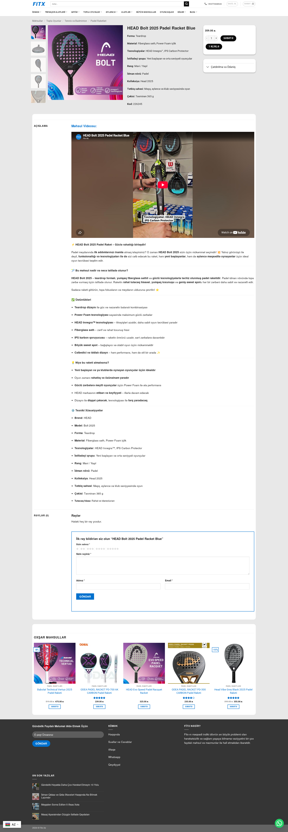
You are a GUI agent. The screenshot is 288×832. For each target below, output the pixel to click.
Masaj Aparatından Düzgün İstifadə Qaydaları (65, 814)
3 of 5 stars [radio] (90, 549)
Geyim (74, 12)
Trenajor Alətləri (55, 12)
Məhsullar (37, 20)
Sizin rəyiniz (83, 554)
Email (169, 580)
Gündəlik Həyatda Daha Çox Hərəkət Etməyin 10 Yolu (70, 784)
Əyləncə (111, 12)
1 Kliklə (214, 46)
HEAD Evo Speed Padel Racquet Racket (144, 691)
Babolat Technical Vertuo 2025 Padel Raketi (54, 691)
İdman (35, 12)
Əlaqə (111, 749)
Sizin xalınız (83, 544)
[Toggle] (208, 67)
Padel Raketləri (98, 20)
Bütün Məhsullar (146, 12)
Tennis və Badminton (76, 20)
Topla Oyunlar (91, 12)
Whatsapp (114, 757)
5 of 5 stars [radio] (112, 549)
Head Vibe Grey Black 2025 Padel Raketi (233, 691)
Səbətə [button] (54, 707)
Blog (192, 12)
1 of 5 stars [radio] (77, 549)
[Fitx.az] (39, 4)
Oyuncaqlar (167, 12)
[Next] (117, 62)
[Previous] (53, 62)
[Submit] (186, 3)
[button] (249, 3)
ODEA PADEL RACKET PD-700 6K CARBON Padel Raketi (99, 691)
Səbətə (228, 38)
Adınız (80, 580)
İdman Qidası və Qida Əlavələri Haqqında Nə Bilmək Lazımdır (69, 796)
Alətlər (125, 12)
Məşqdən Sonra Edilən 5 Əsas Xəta (60, 804)
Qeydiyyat (114, 764)
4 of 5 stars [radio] (100, 549)
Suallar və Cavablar (120, 742)
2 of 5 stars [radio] (82, 549)
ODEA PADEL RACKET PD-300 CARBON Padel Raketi (189, 691)
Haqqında (114, 734)
